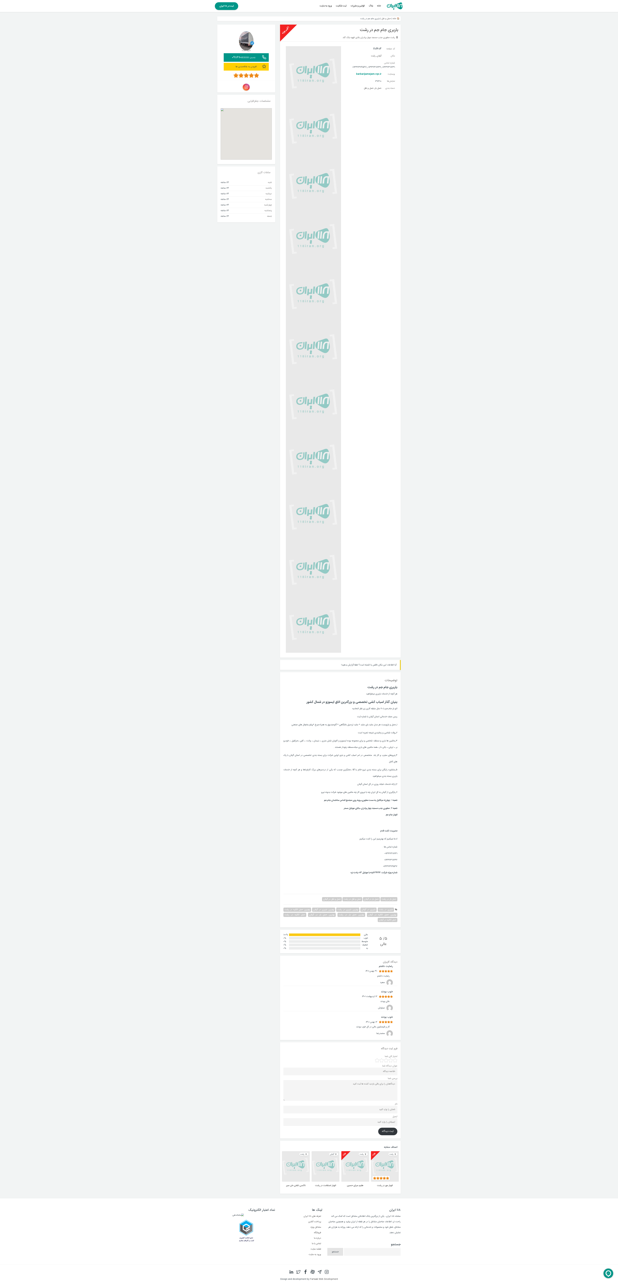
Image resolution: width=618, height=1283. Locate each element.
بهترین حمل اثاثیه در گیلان (382, 915)
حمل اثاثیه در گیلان (387, 920)
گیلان (379, 56)
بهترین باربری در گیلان (323, 910)
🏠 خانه (396, 18)
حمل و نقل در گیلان (332, 899)
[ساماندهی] (238, 1215)
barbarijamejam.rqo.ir (368, 74)
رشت (373, 56)
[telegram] (319, 1272)
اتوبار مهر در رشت (385, 1185)
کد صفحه (390, 48)
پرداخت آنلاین (314, 1222)
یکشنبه (269, 188)
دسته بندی (390, 88)
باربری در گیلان (368, 910)
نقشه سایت (316, 1249)
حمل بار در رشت (389, 899)
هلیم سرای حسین (355, 1185)
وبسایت (391, 74)
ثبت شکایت (341, 6)
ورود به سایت (326, 6)
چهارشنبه (268, 204)
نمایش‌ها (391, 81)
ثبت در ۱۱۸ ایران (226, 6)
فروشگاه (317, 1233)
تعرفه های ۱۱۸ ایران (312, 1216)
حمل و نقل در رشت (352, 899)
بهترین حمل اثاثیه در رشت (297, 910)
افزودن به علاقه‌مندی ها (246, 66)
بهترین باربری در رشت (347, 910)
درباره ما (317, 1238)
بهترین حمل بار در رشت (351, 915)
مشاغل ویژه (316, 1227)
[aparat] (312, 1272)
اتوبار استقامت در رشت (325, 1185)
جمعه (269, 216)
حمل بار (378, 88)
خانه (379, 6)
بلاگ (371, 6)
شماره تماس (389, 63)
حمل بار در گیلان (371, 899)
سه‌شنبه (268, 199)
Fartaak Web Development (324, 1279)
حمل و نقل (386, 18)
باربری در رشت (386, 910)
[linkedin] (291, 1272)
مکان (393, 56)
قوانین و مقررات (358, 6)
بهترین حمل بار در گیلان (322, 915)
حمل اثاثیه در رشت (295, 915)
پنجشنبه (268, 210)
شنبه (270, 182)
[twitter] (298, 1272)
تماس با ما (316, 1244)
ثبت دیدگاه (388, 1131)
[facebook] (305, 1272)
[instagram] (326, 1272)
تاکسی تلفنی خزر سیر (296, 1185)
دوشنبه (269, 193)
